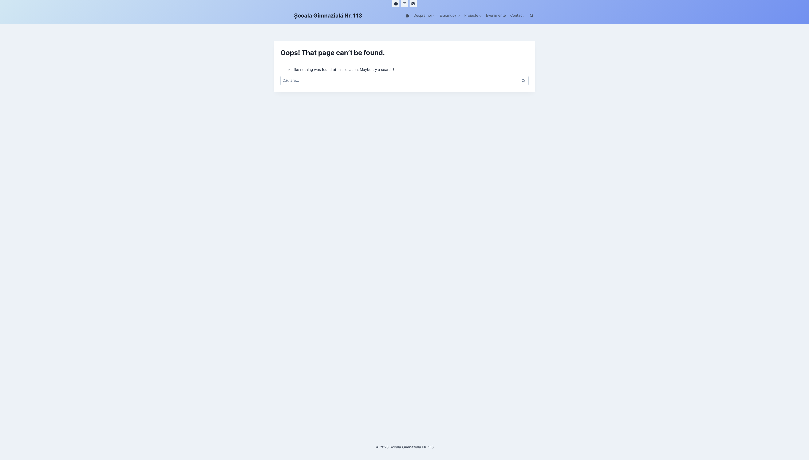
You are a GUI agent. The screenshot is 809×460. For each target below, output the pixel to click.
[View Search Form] (531, 15)
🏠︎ (407, 15)
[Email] (404, 3)
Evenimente (496, 15)
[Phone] (413, 3)
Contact (517, 15)
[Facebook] (395, 3)
